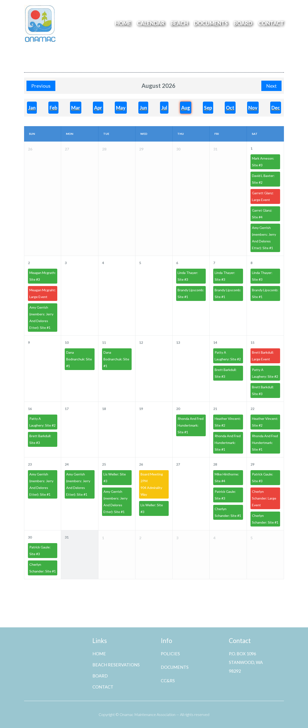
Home (123, 23)
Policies (170, 653)
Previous (41, 86)
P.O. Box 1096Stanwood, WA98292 (246, 662)
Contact (271, 23)
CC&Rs (168, 680)
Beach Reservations (116, 664)
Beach (179, 23)
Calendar (151, 23)
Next (271, 86)
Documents (211, 23)
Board (243, 23)
